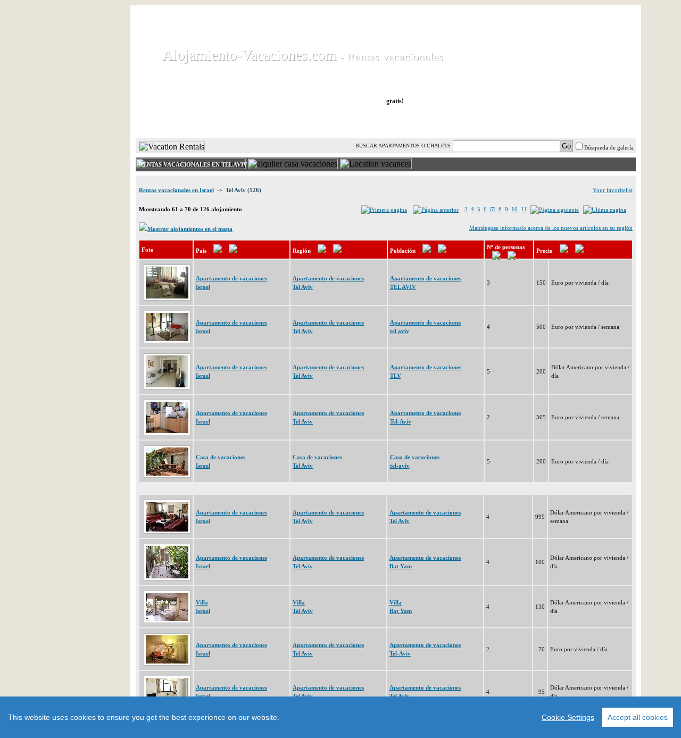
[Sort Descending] (233, 250)
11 (524, 209)
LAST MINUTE (459, 122)
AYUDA (600, 122)
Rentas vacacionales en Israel (176, 190)
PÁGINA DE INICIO (180, 122)
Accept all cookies (638, 717)
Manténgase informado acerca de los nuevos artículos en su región (551, 228)
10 (514, 209)
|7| (492, 209)
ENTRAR (528, 122)
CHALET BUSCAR (275, 122)
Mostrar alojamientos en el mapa (189, 229)
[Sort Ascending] (217, 250)
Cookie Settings (568, 717)
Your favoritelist (613, 190)
